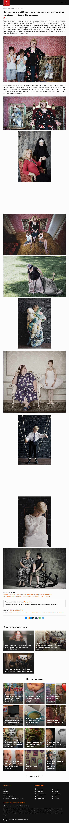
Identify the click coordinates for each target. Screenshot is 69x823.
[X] (33, 618)
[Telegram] (43, 618)
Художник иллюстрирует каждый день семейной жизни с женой (26, 596)
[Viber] (38, 618)
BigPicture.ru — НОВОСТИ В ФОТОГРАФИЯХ (16, 806)
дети (21, 8)
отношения (50, 613)
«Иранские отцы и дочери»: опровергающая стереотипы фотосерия (27, 594)
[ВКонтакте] (26, 618)
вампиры (11, 613)
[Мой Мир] (31, 618)
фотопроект (19, 610)
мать (43, 613)
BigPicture (14, 8)
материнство (36, 613)
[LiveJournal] (36, 618)
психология (60, 613)
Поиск (59, 2)
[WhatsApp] (40, 618)
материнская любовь (22, 613)
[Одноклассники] (29, 618)
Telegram (27, 602)
